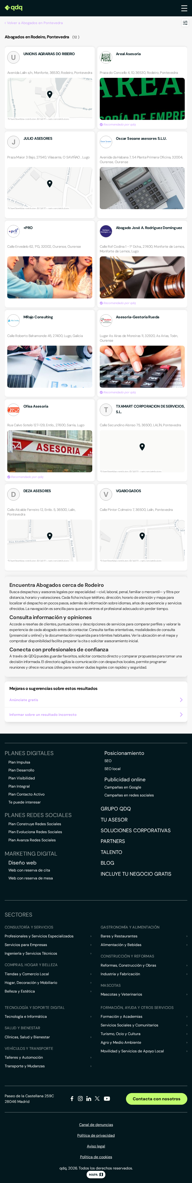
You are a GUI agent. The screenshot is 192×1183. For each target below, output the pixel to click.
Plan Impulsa (19, 762)
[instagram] (80, 1099)
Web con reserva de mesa (30, 878)
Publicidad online (125, 780)
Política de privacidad (96, 1135)
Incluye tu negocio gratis (136, 874)
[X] (97, 1099)
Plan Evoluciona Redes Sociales (35, 831)
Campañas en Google (122, 787)
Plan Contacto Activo (26, 794)
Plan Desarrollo (21, 770)
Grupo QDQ (116, 808)
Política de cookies (96, 1156)
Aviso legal (96, 1146)
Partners (113, 841)
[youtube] (106, 1100)
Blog (107, 863)
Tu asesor (114, 819)
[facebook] (72, 1099)
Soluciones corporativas (136, 830)
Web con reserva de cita (29, 870)
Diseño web (22, 863)
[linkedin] (88, 1099)
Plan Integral (19, 786)
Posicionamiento (124, 753)
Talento (111, 852)
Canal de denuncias (96, 1124)
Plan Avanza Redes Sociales (32, 840)
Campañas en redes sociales (129, 795)
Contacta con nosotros (157, 1099)
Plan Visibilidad (21, 778)
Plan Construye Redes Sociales (34, 823)
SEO (107, 760)
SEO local (112, 768)
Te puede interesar (24, 802)
